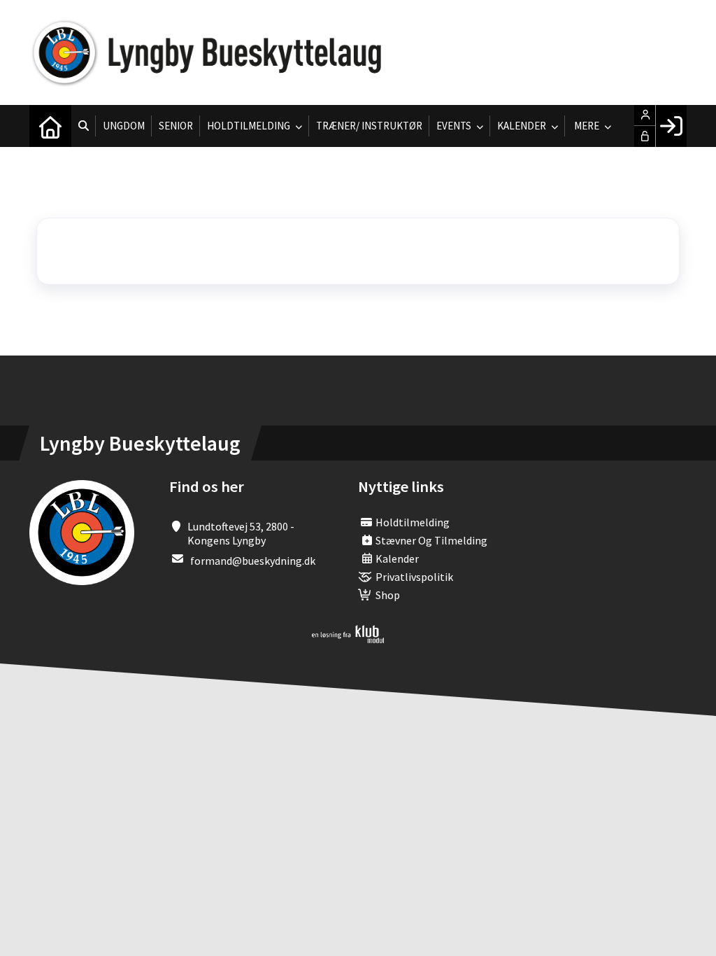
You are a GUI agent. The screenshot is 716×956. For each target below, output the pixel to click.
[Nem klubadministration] (348, 639)
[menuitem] (50, 126)
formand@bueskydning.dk (252, 561)
